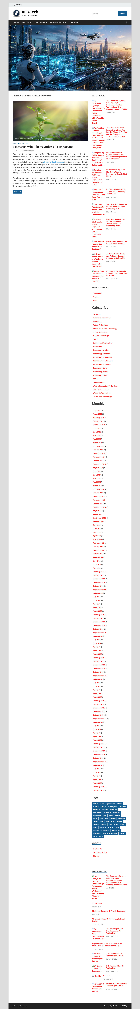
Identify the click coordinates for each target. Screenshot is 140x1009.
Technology (97, 346)
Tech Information (57, 22)
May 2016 (96, 776)
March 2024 (97, 486)
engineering (97, 815)
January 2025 (98, 450)
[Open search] (126, 22)
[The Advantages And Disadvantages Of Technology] (98, 929)
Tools (95, 379)
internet (95, 821)
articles (119, 804)
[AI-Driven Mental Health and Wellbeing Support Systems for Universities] (98, 254)
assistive (96, 806)
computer (105, 809)
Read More (17, 191)
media (113, 821)
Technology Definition (101, 354)
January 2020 (98, 618)
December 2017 (99, 708)
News (95, 339)
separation (103, 827)
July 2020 (96, 597)
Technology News (100, 368)
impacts (113, 818)
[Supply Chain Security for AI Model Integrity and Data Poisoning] (98, 271)
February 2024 (98, 489)
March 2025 (97, 443)
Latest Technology (100, 332)
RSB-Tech (30, 11)
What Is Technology (100, 389)
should (110, 827)
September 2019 (99, 633)
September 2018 (99, 676)
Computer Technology (101, 318)
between (103, 806)
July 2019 (96, 640)
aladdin (95, 804)
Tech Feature (40, 22)
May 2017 (96, 733)
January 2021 (98, 575)
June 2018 (97, 686)
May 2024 (96, 478)
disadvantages (97, 812)
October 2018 (98, 672)
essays (111, 815)
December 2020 (99, 579)
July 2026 (96, 410)
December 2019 (99, 622)
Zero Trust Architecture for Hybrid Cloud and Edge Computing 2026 (116, 207)
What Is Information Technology (105, 386)
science (122, 824)
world (101, 836)
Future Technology (100, 325)
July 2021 (96, 561)
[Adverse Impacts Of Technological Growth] (98, 954)
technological (105, 830)
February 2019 (98, 658)
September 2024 (99, 464)
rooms (116, 824)
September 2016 (99, 762)
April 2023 (97, 514)
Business (96, 314)
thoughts (122, 833)
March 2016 (97, 783)
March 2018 (97, 697)
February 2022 (98, 543)
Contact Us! (97, 849)
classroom (96, 809)
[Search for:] (109, 13)
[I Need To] (96, 976)
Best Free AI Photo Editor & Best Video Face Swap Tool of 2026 (116, 192)
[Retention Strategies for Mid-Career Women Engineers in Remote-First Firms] (98, 170)
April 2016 (97, 779)
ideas (106, 818)
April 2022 (97, 536)
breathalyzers (112, 806)
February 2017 (98, 744)
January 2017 (98, 747)
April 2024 (97, 482)
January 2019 (98, 661)
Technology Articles (101, 350)
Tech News (74, 22)
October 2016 (98, 758)
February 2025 (98, 446)
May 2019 (96, 647)
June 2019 (97, 643)
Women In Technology (101, 393)
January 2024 (98, 493)
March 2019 (97, 654)
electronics (116, 812)
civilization (122, 806)
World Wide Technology (102, 397)
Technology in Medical (101, 364)
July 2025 (96, 428)
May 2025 (96, 435)
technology (96, 833)
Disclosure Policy (100, 852)
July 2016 (96, 769)
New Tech (25, 22)
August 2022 (98, 521)
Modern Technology (101, 336)
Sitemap (96, 856)
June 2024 (97, 475)
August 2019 (98, 636)
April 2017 (97, 736)
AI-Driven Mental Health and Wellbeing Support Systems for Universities (115, 256)
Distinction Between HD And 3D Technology (109, 911)
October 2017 (98, 715)
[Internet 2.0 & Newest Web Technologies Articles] (98, 984)
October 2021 (98, 554)
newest (119, 821)
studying (96, 830)
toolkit (95, 836)
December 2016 (99, 751)
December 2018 (99, 665)
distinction (107, 812)
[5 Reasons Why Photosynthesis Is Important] (50, 121)
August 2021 (98, 557)
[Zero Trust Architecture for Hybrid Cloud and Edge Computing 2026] (98, 205)
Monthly (96, 297)
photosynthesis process (53, 162)
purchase (96, 824)
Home (16, 22)
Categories (97, 293)
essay (104, 815)
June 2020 (97, 600)
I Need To (106, 976)
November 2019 (99, 625)
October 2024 (98, 460)
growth (95, 818)
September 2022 (99, 518)
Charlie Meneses (29, 150)
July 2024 (96, 471)
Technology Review (100, 372)
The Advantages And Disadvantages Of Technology (114, 931)
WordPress (115, 1006)
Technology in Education (103, 361)
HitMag (124, 1006)
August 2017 (98, 722)
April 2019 (97, 650)
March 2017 (97, 740)
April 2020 (97, 607)
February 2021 (98, 572)
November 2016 (99, 754)
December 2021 (99, 550)
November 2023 (99, 500)
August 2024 (98, 468)
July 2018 (96, 683)
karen (107, 821)
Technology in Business (102, 357)
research (103, 824)
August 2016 (98, 765)
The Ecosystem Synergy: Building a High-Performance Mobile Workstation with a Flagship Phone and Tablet (116, 105)
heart (101, 818)
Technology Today (100, 375)
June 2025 (97, 432)
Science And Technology (20, 143)
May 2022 (96, 532)
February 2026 (98, 417)
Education (97, 321)
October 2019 (98, 629)
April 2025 (97, 439)
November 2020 (99, 582)
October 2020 (98, 586)
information (121, 818)
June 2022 (97, 529)
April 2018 (97, 693)
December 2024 (99, 453)
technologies (116, 830)
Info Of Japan (97, 903)
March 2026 (97, 414)
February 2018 (98, 701)
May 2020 (96, 604)
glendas (117, 815)
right (110, 824)
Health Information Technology (105, 329)
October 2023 (98, 503)
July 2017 (96, 726)
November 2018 (99, 668)
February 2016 (98, 787)
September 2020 (99, 590)
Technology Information (109, 833)
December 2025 (99, 425)
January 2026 (98, 421)
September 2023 (99, 507)
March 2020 (97, 611)
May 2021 (96, 568)
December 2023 (99, 496)
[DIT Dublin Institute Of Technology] (98, 966)
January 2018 (98, 704)
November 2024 (99, 457)
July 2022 (96, 525)
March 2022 (97, 539)
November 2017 (99, 711)
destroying (113, 809)
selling (95, 827)
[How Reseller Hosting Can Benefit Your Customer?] (98, 242)
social (117, 827)
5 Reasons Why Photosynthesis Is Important (43, 146)
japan (102, 821)
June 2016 (97, 772)
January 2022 (98, 547)
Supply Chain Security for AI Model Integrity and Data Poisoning (116, 273)
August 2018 (98, 679)
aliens (102, 804)
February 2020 (98, 615)
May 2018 (96, 690)
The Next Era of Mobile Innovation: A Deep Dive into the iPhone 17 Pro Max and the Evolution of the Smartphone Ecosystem (116, 132)
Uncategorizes (98, 382)
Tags (95, 300)
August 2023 (98, 511)
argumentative (110, 804)
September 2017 (99, 719)
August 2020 (98, 593)
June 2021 (97, 564)
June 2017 (97, 729)
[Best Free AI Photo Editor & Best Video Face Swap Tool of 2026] (98, 190)
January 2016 (98, 790)
